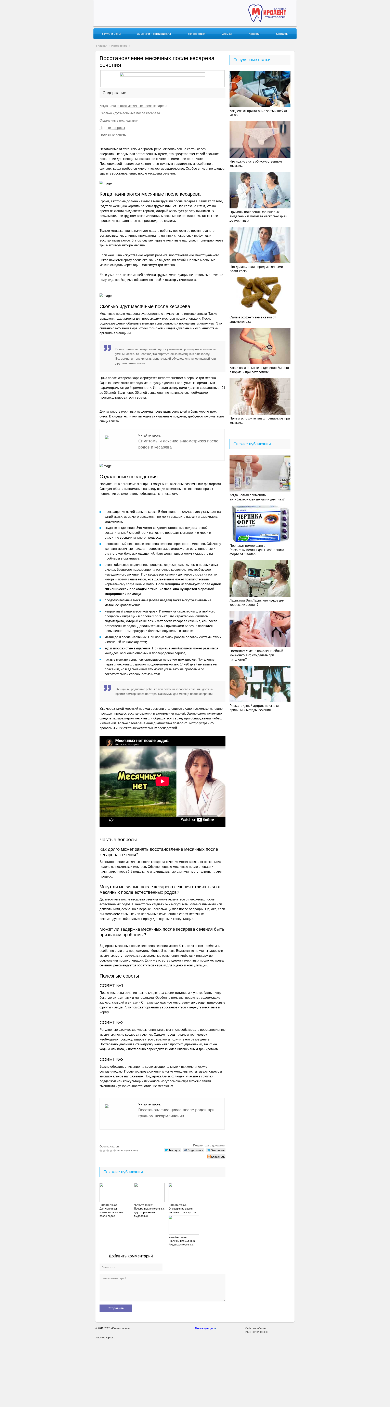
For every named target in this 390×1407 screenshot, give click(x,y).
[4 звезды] (111, 1150)
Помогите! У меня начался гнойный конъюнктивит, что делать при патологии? (256, 655)
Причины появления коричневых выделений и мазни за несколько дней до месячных (258, 216)
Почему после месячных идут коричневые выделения (149, 1212)
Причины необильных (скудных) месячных (182, 1242)
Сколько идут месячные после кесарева (130, 113)
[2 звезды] (104, 1150)
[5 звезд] (115, 1150)
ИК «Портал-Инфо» (256, 1331)
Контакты (282, 33)
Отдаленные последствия (119, 120)
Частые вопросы (112, 127)
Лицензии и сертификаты (154, 33)
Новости (254, 33)
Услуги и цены (111, 33)
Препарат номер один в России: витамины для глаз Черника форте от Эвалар (257, 550)
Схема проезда (204, 1328)
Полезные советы (113, 135)
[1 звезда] (101, 1150)
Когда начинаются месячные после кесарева (133, 106)
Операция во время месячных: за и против (182, 1210)
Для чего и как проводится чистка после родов (111, 1212)
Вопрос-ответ (196, 33)
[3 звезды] (108, 1150)
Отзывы (227, 33)
